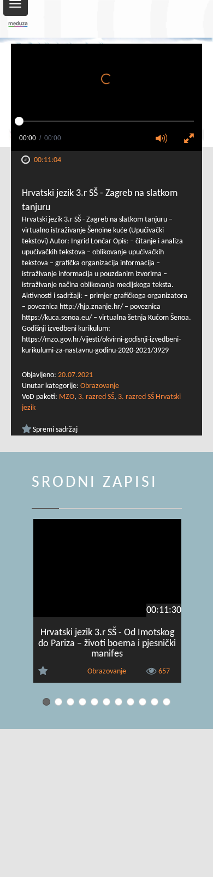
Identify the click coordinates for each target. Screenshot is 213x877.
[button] (165, 139)
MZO (66, 397)
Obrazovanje (99, 386)
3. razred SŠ (96, 397)
